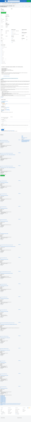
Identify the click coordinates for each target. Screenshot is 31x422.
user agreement (12, 130)
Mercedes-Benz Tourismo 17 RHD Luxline (5, 337)
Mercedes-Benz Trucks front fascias (26, 140)
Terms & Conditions (10, 409)
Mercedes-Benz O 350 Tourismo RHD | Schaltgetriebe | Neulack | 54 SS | (8, 324)
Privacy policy (9, 410)
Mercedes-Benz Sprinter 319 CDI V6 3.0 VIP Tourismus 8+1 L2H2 (7, 246)
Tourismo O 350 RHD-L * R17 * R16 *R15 (7, 16)
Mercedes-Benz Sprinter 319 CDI (4, 221)
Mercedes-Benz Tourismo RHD (3, 208)
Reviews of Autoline (10, 412)
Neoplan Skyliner (11, 404)
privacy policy (9, 130)
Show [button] (5, 107)
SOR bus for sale (2, 403)
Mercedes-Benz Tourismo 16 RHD (4, 375)
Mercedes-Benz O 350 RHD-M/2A (4, 182)
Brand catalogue (9, 413)
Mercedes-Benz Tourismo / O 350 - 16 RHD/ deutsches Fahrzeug (7, 167)
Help (1, 410)
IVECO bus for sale (6, 403)
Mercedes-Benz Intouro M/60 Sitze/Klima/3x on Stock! (6, 273)
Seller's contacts (2, 411)
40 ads (3, 102)
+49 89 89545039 (7, 107)
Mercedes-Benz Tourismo (3, 362)
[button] (18, 6)
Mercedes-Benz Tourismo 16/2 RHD (4, 298)
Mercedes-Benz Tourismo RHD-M (4, 195)
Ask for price (3, 10)
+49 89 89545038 (7, 109)
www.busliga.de (2, 110)
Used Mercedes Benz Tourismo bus (16, 403)
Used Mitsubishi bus (8, 404)
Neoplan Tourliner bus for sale (16, 404)
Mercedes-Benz (7, 14)
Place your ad (2, 175)
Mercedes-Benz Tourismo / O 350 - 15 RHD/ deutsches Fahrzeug (7, 154)
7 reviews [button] (6, 103)
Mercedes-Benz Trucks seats (24, 141)
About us (1, 409)
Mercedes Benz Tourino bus (3, 404)
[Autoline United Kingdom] (2, 1)
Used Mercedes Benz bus (10, 403)
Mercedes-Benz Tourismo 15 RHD (4, 233)
